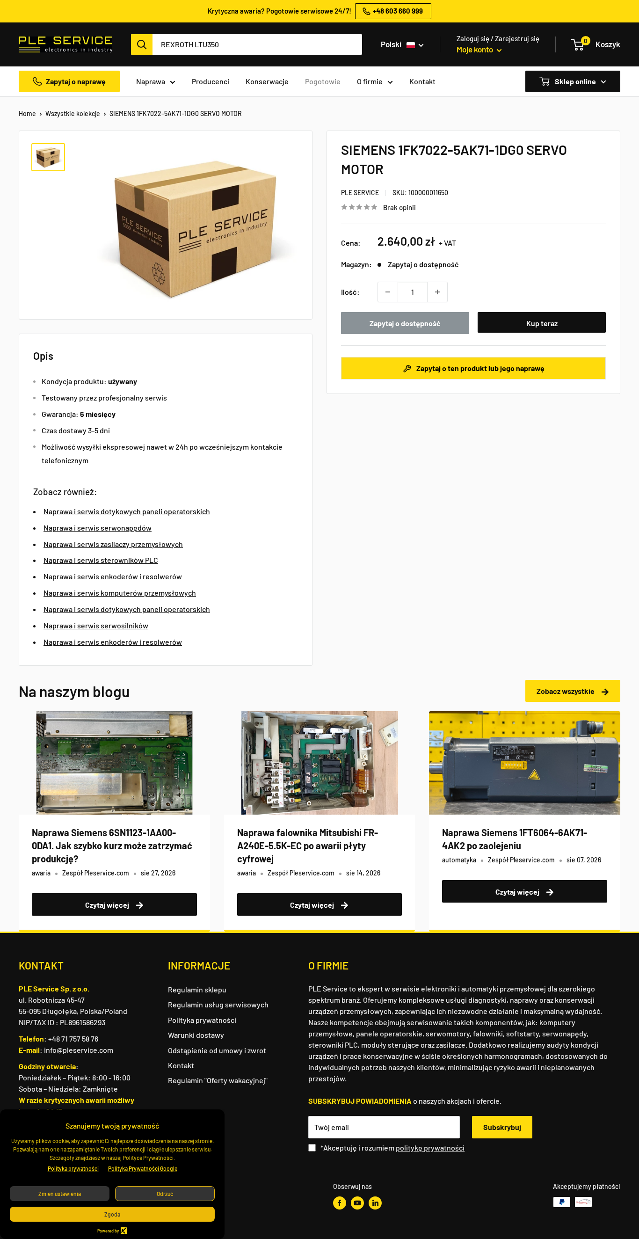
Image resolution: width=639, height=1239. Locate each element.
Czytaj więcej (108, 904)
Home (27, 113)
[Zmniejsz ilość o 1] (388, 292)
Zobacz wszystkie (566, 690)
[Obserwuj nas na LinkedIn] (375, 1203)
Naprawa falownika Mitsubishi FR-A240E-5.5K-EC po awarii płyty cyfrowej (307, 845)
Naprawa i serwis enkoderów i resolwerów (113, 576)
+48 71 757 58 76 (73, 1038)
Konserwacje (267, 81)
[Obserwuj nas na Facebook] (339, 1203)
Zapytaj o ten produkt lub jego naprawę (480, 368)
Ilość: (350, 291)
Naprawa (150, 81)
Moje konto (475, 49)
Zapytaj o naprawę (76, 81)
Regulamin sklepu (197, 989)
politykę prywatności (430, 1147)
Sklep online (574, 81)
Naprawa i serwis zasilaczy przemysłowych (113, 543)
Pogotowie (323, 81)
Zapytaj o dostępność (405, 323)
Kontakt (422, 81)
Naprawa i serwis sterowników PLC (101, 559)
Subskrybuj (502, 1126)
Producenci (210, 81)
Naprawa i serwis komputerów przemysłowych (120, 592)
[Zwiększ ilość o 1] (437, 292)
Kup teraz (542, 323)
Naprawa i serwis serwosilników (96, 625)
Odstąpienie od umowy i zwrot (217, 1050)
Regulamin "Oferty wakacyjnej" (218, 1080)
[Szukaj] (141, 44)
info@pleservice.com (78, 1049)
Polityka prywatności (202, 1019)
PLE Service (360, 193)
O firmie (370, 81)
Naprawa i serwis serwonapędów (98, 527)
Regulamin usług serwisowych (218, 1004)
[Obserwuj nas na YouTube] (357, 1203)
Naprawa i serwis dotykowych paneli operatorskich (127, 511)
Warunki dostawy (196, 1034)
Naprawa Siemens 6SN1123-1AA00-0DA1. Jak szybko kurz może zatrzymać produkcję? (112, 845)
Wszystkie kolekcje (72, 113)
